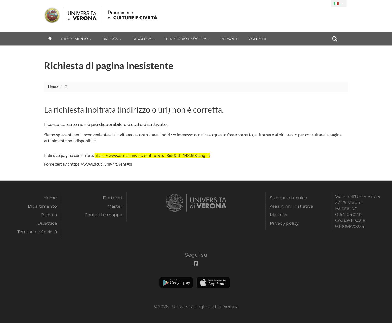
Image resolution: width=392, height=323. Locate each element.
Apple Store (213, 282)
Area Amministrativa (291, 206)
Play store (176, 282)
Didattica (141, 38)
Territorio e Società (186, 38)
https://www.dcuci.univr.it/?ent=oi (101, 163)
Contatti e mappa (103, 214)
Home (53, 86)
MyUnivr (279, 214)
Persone (229, 38)
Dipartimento (74, 38)
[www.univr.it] (70, 15)
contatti (257, 38)
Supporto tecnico (288, 197)
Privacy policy (284, 223)
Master (114, 206)
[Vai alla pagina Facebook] (324, 4)
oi (67, 86)
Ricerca (110, 38)
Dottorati (112, 197)
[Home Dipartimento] (133, 15)
